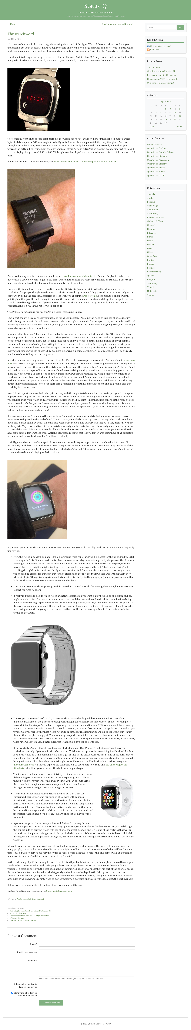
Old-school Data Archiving (160, 83)
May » (179, 127)
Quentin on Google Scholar (160, 152)
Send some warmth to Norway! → (118, 24)
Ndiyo (150, 252)
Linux (150, 236)
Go (180, 27)
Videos (150, 295)
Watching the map (17, 918)
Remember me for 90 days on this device (26, 985)
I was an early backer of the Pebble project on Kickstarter (85, 161)
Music (150, 248)
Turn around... (154, 67)
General (40, 899)
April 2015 (166, 101)
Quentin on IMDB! (156, 175)
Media (150, 240)
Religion (151, 279)
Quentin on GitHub (156, 148)
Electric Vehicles (155, 217)
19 (180, 116)
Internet (151, 233)
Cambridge (152, 205)
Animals (151, 194)
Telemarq (152, 283)
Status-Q (95, 5)
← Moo (11, 24)
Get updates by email (160, 46)
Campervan (152, 209)
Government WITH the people (162, 79)
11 (175, 112)
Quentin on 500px (156, 171)
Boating (151, 201)
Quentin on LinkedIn (157, 156)
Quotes (150, 275)
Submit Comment (51, 1002)
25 (175, 119)
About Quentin (154, 144)
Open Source (153, 256)
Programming (154, 271)
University (152, 291)
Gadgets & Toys (29, 899)
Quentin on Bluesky (156, 163)
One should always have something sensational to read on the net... (96, 16)
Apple (19, 899)
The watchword (20, 34)
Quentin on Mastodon (158, 160)
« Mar (151, 127)
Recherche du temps (18, 913)
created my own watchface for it (78, 276)
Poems (150, 264)
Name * (33, 944)
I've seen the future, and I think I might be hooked (29, 916)
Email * (27, 952)
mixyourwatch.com (23, 764)
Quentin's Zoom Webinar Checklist (23, 920)
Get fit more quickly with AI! (161, 71)
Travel (150, 287)
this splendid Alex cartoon (59, 891)
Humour (151, 229)
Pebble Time (90, 295)
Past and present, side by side (162, 75)
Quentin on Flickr (156, 167)
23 (165, 119)
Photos (150, 260)
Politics (151, 267)
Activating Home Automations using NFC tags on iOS (30, 911)
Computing (152, 213)
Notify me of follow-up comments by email (25, 994)
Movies (150, 244)
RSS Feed (154, 49)
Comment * (31, 960)
